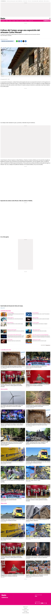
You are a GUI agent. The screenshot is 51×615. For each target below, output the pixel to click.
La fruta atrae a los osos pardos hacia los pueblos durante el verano (12, 481)
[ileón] (7, 595)
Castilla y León (30, 20)
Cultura (10, 20)
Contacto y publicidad (25, 612)
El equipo (25, 608)
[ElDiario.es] (46, 20)
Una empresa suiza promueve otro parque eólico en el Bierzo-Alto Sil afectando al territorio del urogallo (12, 406)
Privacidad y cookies (25, 609)
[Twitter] (23, 41)
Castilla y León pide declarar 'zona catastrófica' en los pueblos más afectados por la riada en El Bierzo (37, 443)
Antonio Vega (3, 407)
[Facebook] (19, 41)
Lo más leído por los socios (6, 349)
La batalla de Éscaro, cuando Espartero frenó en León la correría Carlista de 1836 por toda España (37, 406)
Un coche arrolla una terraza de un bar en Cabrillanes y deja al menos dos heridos (12, 462)
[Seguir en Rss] (46, 603)
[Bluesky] (21, 41)
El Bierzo (25, 20)
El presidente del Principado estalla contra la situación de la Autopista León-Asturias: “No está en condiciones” (38, 557)
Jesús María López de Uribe (30, 407)
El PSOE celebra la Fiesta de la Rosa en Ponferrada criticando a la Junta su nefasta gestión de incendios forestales (11, 385)
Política (7, 20)
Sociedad (13, 20)
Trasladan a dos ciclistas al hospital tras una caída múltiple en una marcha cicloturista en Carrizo (38, 462)
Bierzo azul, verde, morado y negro (33, 480)
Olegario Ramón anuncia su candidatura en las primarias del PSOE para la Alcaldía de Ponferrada (37, 385)
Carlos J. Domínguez (4, 368)
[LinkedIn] (26, 41)
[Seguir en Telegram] (39, 603)
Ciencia (17, 20)
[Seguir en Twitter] (36, 603)
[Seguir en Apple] (36, 596)
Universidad (21, 20)
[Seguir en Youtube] (42, 603)
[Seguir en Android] (35, 596)
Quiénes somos (25, 606)
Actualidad (3, 20)
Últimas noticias (4, 503)
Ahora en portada (4, 389)
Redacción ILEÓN (28, 368)
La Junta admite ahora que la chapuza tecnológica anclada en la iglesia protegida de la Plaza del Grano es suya (13, 366)
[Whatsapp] (17, 41)
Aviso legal (25, 611)
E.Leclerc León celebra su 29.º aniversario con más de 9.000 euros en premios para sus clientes (37, 575)
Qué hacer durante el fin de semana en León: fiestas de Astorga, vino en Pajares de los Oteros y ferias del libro (12, 424)
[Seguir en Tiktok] (43, 603)
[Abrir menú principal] (50, 18)
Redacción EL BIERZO (4, 445)
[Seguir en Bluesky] (35, 603)
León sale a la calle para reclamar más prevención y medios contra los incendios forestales (36, 366)
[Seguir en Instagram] (40, 603)
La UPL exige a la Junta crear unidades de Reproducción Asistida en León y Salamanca (37, 520)
